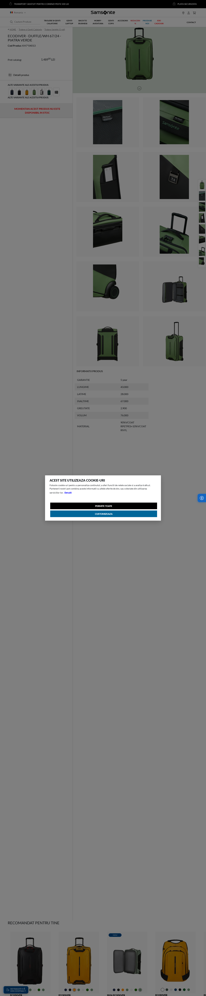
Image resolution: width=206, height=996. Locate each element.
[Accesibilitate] (202, 498)
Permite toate (103, 506)
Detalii (68, 492)
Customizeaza (103, 514)
